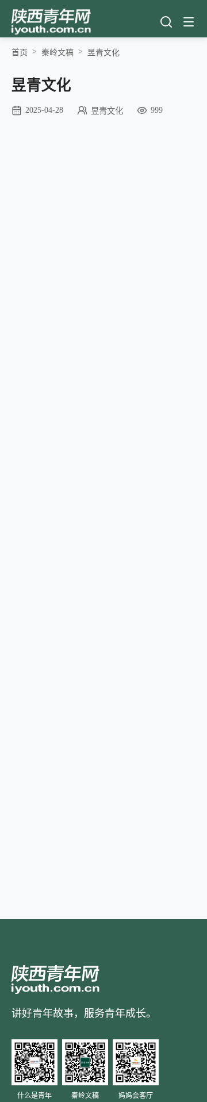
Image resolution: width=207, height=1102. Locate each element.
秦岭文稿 (57, 52)
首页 (20, 52)
